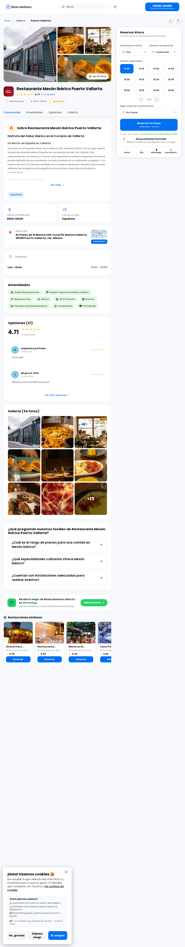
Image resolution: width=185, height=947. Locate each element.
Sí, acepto (58, 935)
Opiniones (55, 112)
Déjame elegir (37, 935)
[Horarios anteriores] (141, 99)
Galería (73, 112)
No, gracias (17, 935)
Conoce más (12, 112)
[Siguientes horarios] (156, 99)
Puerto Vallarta (41, 20)
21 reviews (49, 94)
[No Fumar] (149, 112)
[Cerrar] (66, 871)
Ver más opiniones (56, 395)
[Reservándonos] (19, 7)
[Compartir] (170, 20)
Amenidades (34, 112)
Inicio (7, 20)
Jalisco (20, 20)
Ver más (56, 185)
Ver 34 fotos (99, 76)
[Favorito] (178, 20)
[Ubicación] (115, 7)
